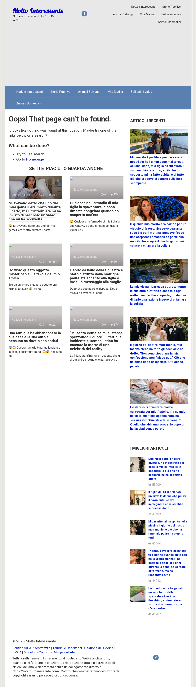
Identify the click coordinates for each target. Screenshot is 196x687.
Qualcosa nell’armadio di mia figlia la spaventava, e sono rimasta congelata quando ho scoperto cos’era (94, 209)
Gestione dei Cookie (98, 648)
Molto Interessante (38, 10)
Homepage (35, 159)
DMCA (16, 652)
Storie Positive (171, 6)
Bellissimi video (171, 14)
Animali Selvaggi (123, 14)
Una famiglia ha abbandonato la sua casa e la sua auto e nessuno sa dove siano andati (35, 337)
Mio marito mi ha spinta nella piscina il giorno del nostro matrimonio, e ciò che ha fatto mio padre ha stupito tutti (167, 529)
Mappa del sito (64, 652)
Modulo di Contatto (38, 652)
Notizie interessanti (143, 6)
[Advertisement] (98, 54)
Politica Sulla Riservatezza (31, 648)
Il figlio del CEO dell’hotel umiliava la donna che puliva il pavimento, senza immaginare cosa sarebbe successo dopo (167, 500)
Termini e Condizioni (67, 648)
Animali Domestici (169, 22)
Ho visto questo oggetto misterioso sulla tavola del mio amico (34, 274)
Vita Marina (147, 14)
